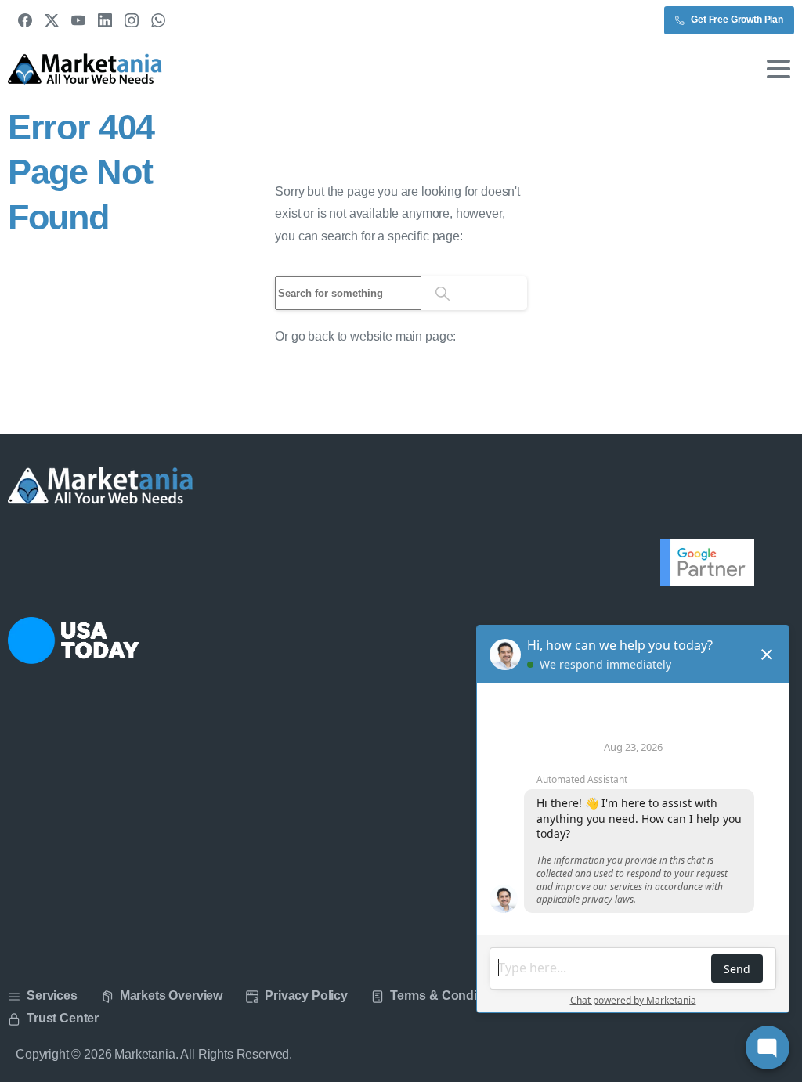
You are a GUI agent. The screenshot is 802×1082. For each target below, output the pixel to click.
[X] (52, 20)
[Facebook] (25, 20)
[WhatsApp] (158, 20)
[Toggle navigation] (778, 69)
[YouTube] (78, 20)
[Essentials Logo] (101, 486)
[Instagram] (132, 20)
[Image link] (73, 640)
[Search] (442, 293)
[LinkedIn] (105, 20)
